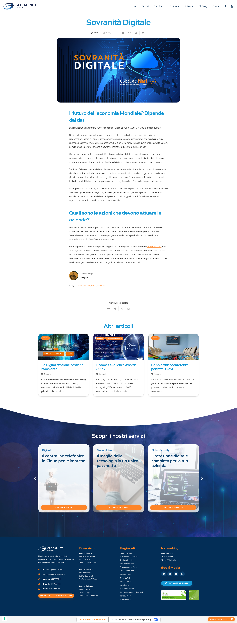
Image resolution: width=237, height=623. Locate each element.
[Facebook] (163, 573)
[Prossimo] (201, 478)
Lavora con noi (167, 553)
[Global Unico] (118, 478)
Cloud (78, 285)
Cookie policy (125, 599)
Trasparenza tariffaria (128, 567)
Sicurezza (101, 285)
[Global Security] (173, 478)
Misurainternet (125, 581)
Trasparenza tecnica (128, 571)
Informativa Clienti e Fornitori (131, 592)
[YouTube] (176, 573)
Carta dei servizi (126, 560)
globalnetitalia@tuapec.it (56, 574)
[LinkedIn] (169, 573)
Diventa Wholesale (168, 560)
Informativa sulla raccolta (92, 619)
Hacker (93, 285)
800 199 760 (55, 584)
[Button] (232, 6)
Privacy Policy (125, 596)
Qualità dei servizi (127, 563)
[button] (226, 6)
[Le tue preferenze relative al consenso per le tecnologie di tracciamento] (4, 618)
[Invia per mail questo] (123, 33)
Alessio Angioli (87, 273)
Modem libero (125, 574)
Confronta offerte (127, 588)
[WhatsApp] (182, 573)
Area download (126, 553)
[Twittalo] (136, 33)
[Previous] (35, 478)
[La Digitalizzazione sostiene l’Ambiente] (63, 365)
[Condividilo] (129, 33)
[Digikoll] (63, 478)
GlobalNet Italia (154, 246)
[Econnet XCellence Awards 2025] (118, 365)
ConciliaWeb (125, 578)
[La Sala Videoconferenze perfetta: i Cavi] (173, 365)
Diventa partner (167, 556)
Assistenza (124, 585)
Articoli (96, 33)
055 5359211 (56, 579)
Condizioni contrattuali (129, 556)
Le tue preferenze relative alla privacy (131, 619)
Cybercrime (85, 285)
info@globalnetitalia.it (55, 569)
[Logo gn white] (50, 549)
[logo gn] (20, 6)
